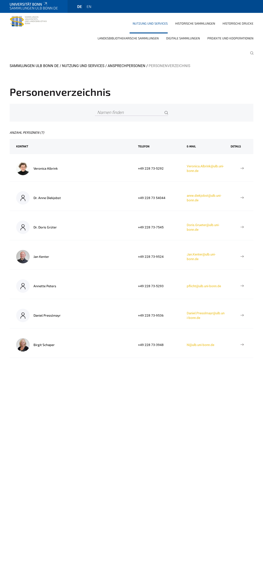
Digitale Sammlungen (183, 38)
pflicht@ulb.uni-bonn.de (204, 286)
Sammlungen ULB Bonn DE (34, 66)
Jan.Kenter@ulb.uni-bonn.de (201, 256)
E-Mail (191, 146)
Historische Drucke (238, 23)
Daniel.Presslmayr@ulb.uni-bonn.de (205, 315)
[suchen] (250, 55)
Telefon (143, 146)
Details (236, 146)
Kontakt (22, 146)
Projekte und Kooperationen (230, 38)
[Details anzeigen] (242, 168)
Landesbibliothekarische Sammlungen (128, 38)
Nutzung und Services (150, 23)
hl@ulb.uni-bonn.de (200, 345)
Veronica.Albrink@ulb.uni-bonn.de (205, 168)
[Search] (166, 112)
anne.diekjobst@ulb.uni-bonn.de (204, 198)
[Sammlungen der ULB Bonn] (28, 23)
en (89, 6)
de (79, 6)
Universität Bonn (26, 4)
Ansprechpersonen (126, 66)
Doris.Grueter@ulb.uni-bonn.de (203, 227)
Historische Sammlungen (195, 23)
